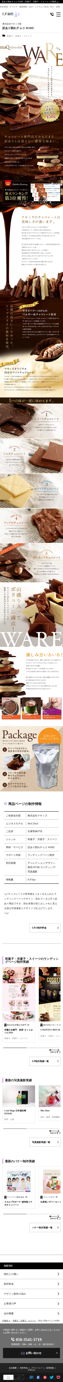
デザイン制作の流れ (15, 1293)
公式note (31, 1370)
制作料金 (9, 1283)
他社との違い (11, 1274)
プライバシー (37, 1368)
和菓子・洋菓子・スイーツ (24, 1321)
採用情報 (50, 1368)
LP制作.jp (6, 1321)
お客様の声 (10, 1303)
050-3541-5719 (29, 1339)
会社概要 (9, 1313)
